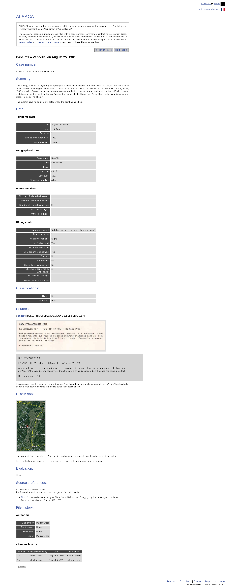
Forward (198, 581)
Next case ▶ (121, 50)
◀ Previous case (104, 50)
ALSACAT (206, 4)
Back (188, 581)
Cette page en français (209, 9)
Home (217, 4)
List (214, 581)
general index (25, 42)
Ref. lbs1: (21, 316)
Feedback (172, 581)
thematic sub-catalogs (48, 42)
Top (181, 581)
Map (207, 581)
